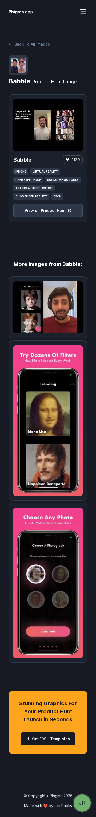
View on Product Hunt (45, 210)
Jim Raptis (63, 805)
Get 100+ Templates (51, 738)
